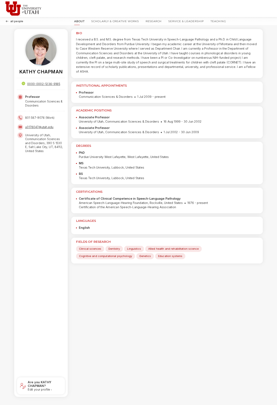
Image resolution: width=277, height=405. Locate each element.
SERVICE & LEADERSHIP (186, 21)
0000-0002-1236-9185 (43, 84)
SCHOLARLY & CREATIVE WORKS (115, 21)
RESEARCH (154, 21)
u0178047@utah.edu (39, 127)
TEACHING (218, 21)
